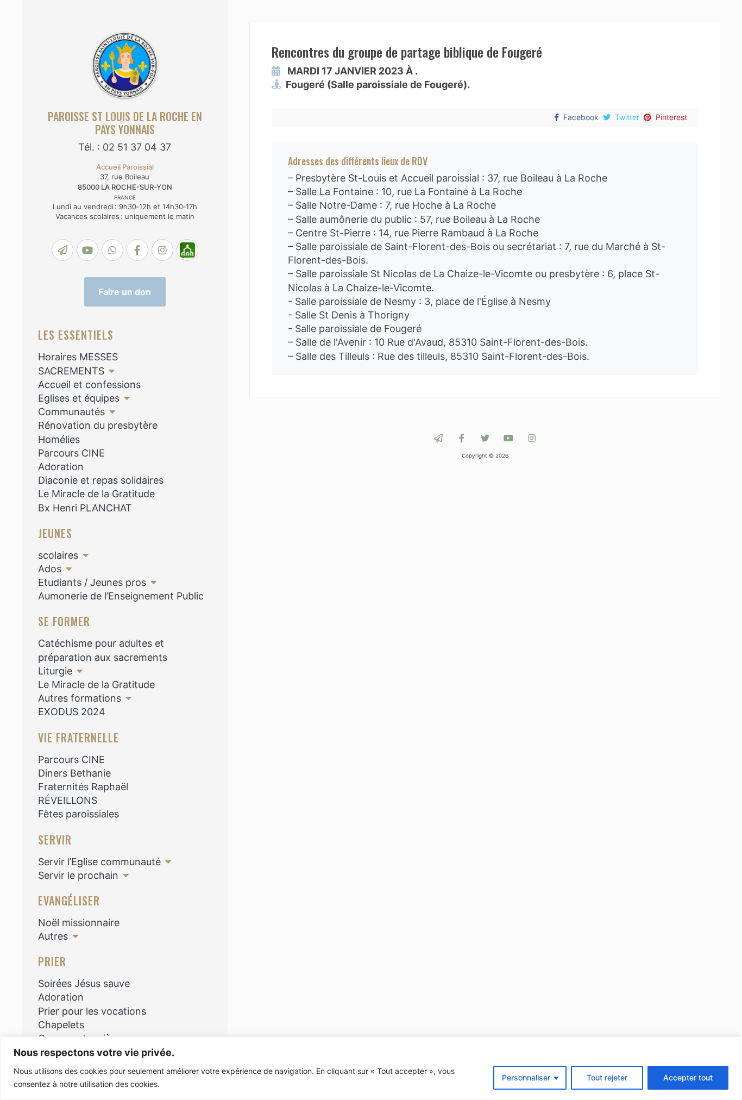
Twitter (627, 117)
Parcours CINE (71, 453)
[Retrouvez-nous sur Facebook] (462, 438)
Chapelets (61, 1024)
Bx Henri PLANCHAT (85, 508)
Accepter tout (688, 1077)
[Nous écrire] (438, 438)
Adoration (61, 466)
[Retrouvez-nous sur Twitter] (485, 438)
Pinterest (671, 117)
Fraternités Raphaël (83, 786)
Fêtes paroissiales (78, 814)
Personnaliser (526, 1077)
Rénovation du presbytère (98, 425)
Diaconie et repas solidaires (101, 480)
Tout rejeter (607, 1077)
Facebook (581, 117)
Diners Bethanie (74, 773)
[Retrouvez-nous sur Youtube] (508, 438)
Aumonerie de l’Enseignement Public (121, 596)
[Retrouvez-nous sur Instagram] (532, 438)
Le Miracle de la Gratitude (96, 493)
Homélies (59, 439)
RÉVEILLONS (67, 800)
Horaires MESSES (78, 356)
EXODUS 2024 (71, 711)
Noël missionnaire (79, 922)
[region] (371, 1068)
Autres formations (79, 698)
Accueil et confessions (89, 384)
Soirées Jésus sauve (84, 983)
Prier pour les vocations (92, 1011)
